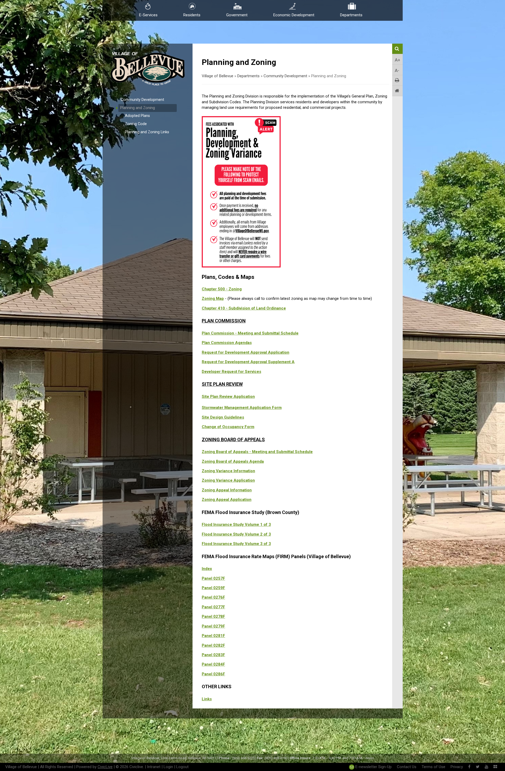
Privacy (457, 766)
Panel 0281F (213, 635)
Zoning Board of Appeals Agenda (233, 461)
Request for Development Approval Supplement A (248, 361)
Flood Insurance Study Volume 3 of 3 (236, 543)
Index (207, 568)
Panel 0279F (213, 626)
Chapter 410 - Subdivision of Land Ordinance (244, 308)
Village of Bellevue (217, 76)
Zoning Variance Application (228, 480)
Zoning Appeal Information (227, 490)
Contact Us (406, 766)
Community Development (142, 99)
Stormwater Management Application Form (242, 407)
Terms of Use (433, 766)
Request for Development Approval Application (245, 352)
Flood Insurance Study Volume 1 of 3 (236, 524)
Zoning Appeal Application (226, 499)
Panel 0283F (213, 654)
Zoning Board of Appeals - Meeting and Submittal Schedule (257, 451)
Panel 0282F (213, 645)
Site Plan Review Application (228, 396)
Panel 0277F (213, 607)
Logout (182, 766)
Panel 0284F (213, 664)
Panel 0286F (213, 674)
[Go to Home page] (397, 91)
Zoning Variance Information (228, 471)
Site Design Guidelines (223, 417)
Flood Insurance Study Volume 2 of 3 (236, 534)
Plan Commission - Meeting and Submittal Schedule (250, 333)
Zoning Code (136, 124)
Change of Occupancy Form (228, 426)
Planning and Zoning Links (147, 132)
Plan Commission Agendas (227, 342)
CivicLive (105, 766)
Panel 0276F (213, 597)
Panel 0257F (213, 578)
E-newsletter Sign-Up (373, 766)
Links (207, 699)
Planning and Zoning (137, 108)
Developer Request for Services (231, 371)
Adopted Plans (137, 116)
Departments (248, 76)
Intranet (153, 766)
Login (168, 766)
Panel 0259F (213, 587)
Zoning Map (213, 298)
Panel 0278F (213, 616)
